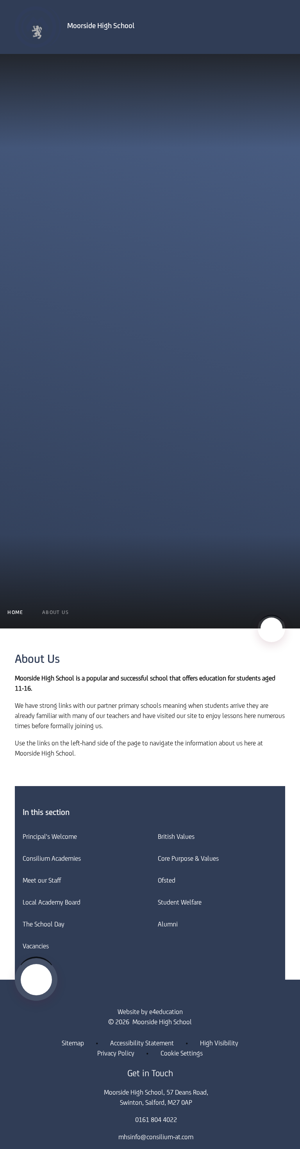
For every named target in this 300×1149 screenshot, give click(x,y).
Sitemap (73, 1043)
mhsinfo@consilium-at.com (155, 1137)
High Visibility (219, 1043)
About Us (55, 613)
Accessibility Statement (142, 1043)
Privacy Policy (115, 1053)
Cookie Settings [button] (182, 1053)
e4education (166, 1012)
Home (15, 613)
